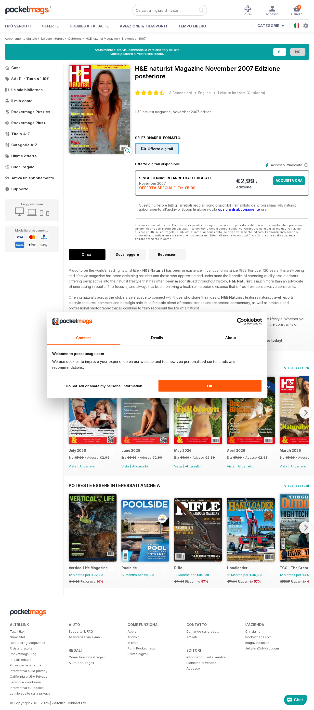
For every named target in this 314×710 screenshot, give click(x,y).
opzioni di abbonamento (239, 209)
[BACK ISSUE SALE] (93, 443)
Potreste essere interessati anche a (114, 485)
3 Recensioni (180, 93)
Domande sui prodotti (202, 631)
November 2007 (134, 38)
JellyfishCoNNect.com (262, 648)
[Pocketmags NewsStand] (29, 10)
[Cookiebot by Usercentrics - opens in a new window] (240, 321)
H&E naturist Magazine (102, 38)
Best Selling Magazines (27, 643)
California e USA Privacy (28, 676)
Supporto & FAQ (81, 631)
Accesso (193, 668)
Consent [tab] (83, 337)
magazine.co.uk (257, 643)
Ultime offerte (24, 156)
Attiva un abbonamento (32, 178)
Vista (72, 466)
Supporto (19, 189)
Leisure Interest (52, 38)
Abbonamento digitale (21, 38)
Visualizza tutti (296, 368)
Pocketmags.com (258, 637)
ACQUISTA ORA (289, 180)
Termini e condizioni (25, 682)
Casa (16, 67)
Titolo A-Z (20, 134)
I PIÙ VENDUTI (18, 26)
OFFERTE (50, 26)
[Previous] (72, 412)
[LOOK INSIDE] (99, 152)
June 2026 (130, 450)
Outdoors (75, 38)
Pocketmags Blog (23, 654)
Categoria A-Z (24, 145)
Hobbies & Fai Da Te (89, 26)
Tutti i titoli (17, 631)
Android (134, 637)
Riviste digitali (138, 654)
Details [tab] (157, 337)
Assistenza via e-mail (85, 637)
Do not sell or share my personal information (104, 386)
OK (210, 386)
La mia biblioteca (27, 89)
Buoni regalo (23, 167)
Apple (132, 631)
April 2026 (236, 450)
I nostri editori (20, 659)
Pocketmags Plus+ (28, 123)
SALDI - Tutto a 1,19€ (30, 78)
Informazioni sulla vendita (206, 657)
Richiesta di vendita (201, 663)
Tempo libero (192, 26)
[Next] (305, 412)
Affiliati (191, 637)
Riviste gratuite (21, 648)
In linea (133, 643)
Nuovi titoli (18, 637)
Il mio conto (22, 100)
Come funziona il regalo (87, 657)
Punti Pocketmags (141, 648)
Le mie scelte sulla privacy (30, 693)
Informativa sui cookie (27, 688)
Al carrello (87, 466)
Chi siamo (253, 631)
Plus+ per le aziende (25, 665)
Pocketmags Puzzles (30, 112)
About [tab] (230, 337)
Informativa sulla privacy (28, 671)
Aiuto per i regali (81, 663)
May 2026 (183, 450)
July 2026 (77, 450)
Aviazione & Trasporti (143, 26)
